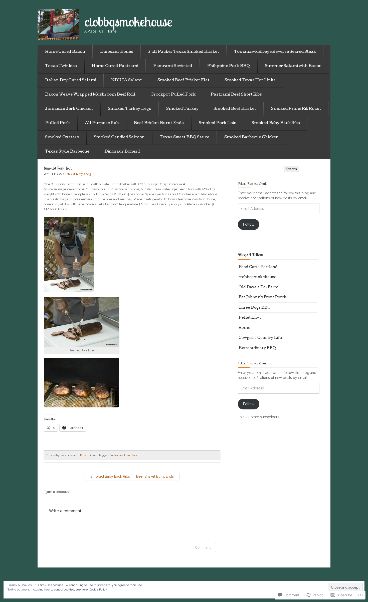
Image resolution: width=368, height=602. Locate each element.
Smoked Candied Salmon (119, 138)
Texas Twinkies (61, 66)
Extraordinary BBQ (257, 348)
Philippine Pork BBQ (228, 66)
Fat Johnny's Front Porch (262, 297)
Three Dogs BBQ (255, 308)
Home (244, 328)
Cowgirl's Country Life (260, 338)
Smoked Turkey (182, 109)
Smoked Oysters (62, 138)
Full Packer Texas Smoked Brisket (183, 52)
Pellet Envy (250, 318)
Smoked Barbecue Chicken (251, 138)
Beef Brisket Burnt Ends (159, 123)
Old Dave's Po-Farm (259, 287)
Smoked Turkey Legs (129, 109)
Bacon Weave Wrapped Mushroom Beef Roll (90, 95)
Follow (248, 224)
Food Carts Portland (258, 267)
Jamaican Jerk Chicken (69, 109)
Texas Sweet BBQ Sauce (184, 138)
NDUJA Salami (126, 81)
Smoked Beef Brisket (235, 109)
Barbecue (116, 455)
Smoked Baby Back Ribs (276, 123)
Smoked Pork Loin (218, 123)
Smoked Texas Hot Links (250, 81)
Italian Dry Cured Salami (70, 81)
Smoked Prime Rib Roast (296, 109)
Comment (203, 547)
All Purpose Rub (102, 123)
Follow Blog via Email (252, 183)
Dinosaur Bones (116, 52)
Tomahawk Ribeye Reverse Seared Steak (275, 52)
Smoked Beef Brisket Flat (183, 81)
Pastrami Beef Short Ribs (236, 95)
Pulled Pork (57, 123)
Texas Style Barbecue (67, 152)
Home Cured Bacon (65, 52)
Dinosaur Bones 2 (122, 152)
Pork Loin (86, 455)
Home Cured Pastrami (115, 66)
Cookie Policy (98, 589)
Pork (134, 455)
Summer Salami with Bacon (293, 66)
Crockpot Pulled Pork (173, 95)
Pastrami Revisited (172, 66)
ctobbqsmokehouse (257, 277)
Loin (127, 455)
